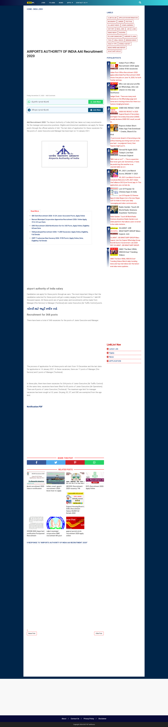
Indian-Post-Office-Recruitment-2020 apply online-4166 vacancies (129, 66)
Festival (129, 21)
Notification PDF (35, 406)
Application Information (128, 18)
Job (128, 29)
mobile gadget (125, 44)
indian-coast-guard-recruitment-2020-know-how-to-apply (54, 488)
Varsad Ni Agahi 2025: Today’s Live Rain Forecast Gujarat (128, 153)
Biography (112, 21)
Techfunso (91, 724)
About (64, 719)
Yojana (111, 353)
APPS (69, 3)
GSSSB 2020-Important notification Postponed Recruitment (35, 533)
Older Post (99, 633)
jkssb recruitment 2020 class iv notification (35, 487)
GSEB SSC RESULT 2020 (129, 108)
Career (120, 21)
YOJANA (52, 3)
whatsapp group (114, 51)
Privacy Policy (89, 719)
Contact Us (81, 3)
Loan (134, 29)
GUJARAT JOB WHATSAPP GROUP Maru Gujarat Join (129, 231)
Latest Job (113, 349)
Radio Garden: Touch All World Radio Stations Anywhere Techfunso (129, 210)
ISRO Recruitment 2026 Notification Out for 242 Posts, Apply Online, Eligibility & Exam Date (60, 227)
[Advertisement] (65, 31)
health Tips (112, 44)
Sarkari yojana (130, 36)
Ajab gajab (112, 18)
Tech (110, 40)
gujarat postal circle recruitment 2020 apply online (75, 533)
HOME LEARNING (127, 25)
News (111, 357)
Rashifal (122, 32)
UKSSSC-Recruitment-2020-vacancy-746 (74, 487)
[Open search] (140, 2)
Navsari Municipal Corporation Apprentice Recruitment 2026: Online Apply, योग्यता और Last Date (59, 221)
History (111, 29)
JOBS (43, 3)
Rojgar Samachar (115, 36)
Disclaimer (102, 719)
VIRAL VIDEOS (118, 40)
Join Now (97, 102)
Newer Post (31, 633)
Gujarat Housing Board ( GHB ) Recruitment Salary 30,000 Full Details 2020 (75, 510)
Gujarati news (113, 25)
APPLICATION (115, 361)
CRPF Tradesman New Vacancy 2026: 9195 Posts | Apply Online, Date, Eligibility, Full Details (57, 239)
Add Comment (50, 95)
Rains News (112, 32)
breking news (131, 40)
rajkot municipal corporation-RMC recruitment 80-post (54, 533)
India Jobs (120, 29)
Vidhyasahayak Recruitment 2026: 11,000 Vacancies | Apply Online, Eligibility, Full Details (60, 233)
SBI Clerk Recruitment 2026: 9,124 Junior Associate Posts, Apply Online (58, 216)
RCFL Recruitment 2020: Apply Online (95, 487)
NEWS (61, 3)
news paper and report (117, 47)
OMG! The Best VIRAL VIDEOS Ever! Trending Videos (128, 252)
